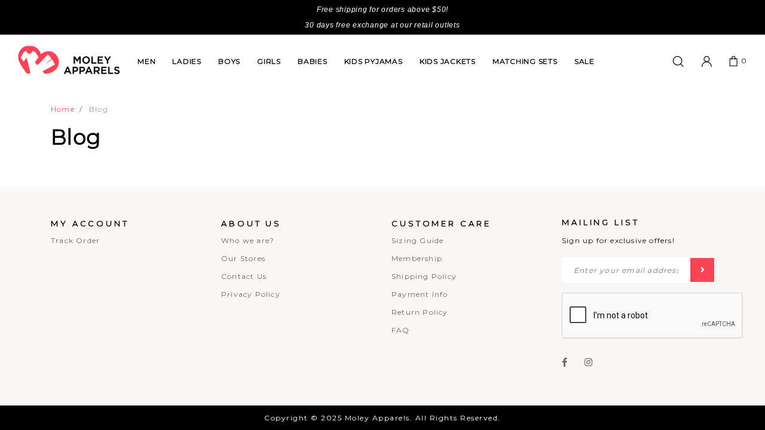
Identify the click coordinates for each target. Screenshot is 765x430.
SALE (584, 61)
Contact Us (244, 276)
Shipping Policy (424, 276)
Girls (269, 61)
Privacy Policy (250, 294)
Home (63, 109)
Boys (229, 61)
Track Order (75, 240)
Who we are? (247, 240)
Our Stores (243, 258)
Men (146, 61)
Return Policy (419, 312)
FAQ (400, 329)
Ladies (186, 61)
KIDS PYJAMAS (373, 61)
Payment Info (419, 294)
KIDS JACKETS (448, 61)
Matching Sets (525, 61)
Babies (313, 61)
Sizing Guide (417, 240)
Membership (416, 258)
